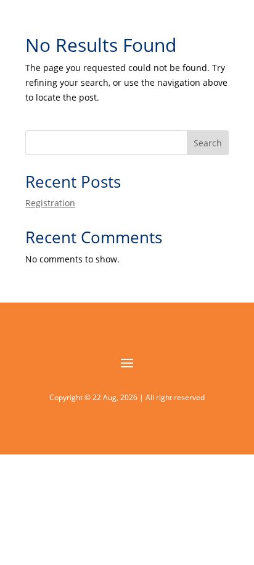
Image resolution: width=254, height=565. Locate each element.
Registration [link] (50, 203)
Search (208, 143)
